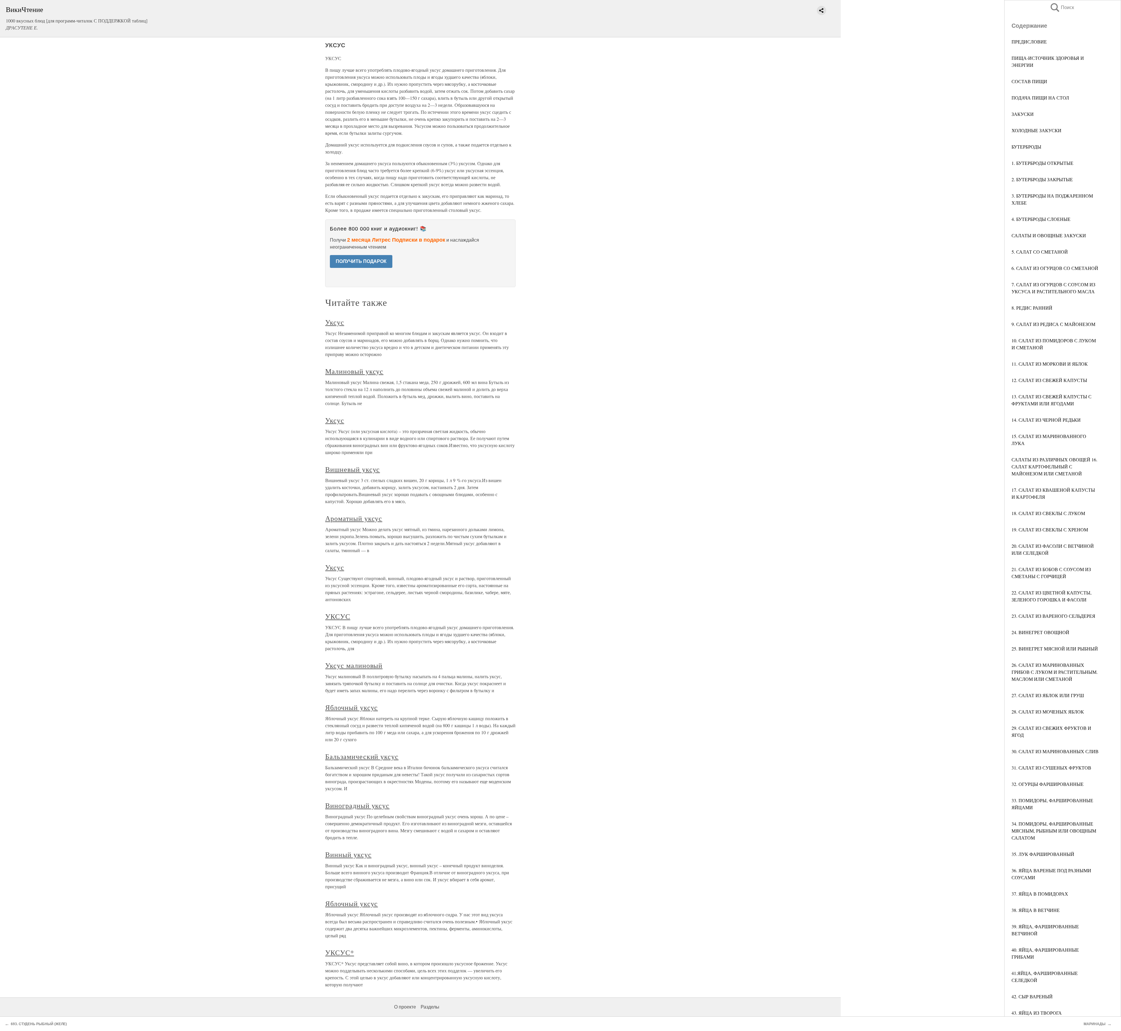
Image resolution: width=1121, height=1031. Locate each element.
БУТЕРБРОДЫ (1026, 147)
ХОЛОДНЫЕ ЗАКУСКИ (1036, 130)
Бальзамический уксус (361, 756)
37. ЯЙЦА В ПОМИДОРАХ (1040, 894)
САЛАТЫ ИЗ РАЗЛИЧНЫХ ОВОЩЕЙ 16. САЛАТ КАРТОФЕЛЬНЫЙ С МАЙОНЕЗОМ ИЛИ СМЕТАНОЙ (1054, 466)
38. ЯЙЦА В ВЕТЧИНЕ (1036, 910)
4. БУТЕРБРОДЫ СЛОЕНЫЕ (1041, 219)
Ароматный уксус (353, 518)
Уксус (334, 322)
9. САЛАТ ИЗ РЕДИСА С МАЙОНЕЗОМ (1053, 324)
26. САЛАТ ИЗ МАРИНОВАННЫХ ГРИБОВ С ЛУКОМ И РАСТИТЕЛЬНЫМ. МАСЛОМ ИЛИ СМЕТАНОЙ (1055, 672)
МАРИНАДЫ (1095, 1024)
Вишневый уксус (352, 469)
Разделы (430, 1006)
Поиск (1062, 7)
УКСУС (337, 616)
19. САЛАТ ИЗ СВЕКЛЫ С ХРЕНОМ (1050, 529)
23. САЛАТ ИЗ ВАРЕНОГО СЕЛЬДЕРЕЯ (1053, 616)
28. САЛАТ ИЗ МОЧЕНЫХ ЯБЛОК (1048, 712)
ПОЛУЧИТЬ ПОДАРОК (361, 261)
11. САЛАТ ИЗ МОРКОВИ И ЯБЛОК (1050, 364)
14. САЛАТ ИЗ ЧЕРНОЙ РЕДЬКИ (1046, 420)
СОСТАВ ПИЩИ (1029, 81)
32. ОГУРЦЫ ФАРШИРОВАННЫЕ (1048, 784)
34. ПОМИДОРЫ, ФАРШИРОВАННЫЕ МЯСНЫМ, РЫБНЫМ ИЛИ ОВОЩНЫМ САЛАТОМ (1054, 831)
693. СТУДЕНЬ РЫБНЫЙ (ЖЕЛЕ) (39, 1024)
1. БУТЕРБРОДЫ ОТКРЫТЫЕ (1042, 163)
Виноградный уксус (357, 805)
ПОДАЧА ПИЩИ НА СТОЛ (1040, 98)
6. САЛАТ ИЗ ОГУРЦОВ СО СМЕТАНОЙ (1055, 268)
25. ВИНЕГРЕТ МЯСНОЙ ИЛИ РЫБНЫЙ (1055, 649)
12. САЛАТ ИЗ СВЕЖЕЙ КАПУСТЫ (1049, 380)
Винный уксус (348, 854)
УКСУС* (339, 952)
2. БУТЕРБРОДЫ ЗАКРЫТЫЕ (1042, 179)
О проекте (405, 1006)
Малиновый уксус (354, 371)
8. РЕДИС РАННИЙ (1032, 308)
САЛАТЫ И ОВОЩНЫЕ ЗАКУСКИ (1049, 235)
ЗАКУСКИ (1023, 114)
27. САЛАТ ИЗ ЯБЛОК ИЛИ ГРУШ (1048, 695)
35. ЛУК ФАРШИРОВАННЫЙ (1043, 854)
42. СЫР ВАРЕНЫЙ (1032, 996)
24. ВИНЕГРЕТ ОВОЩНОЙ (1040, 632)
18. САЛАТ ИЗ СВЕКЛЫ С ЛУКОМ (1048, 513)
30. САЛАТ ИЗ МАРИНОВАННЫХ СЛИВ (1055, 751)
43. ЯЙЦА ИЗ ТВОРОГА (1037, 1013)
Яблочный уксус (351, 707)
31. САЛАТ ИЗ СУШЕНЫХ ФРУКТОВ (1051, 768)
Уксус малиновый (353, 665)
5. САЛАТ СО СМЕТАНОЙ (1040, 252)
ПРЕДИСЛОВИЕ (1029, 42)
